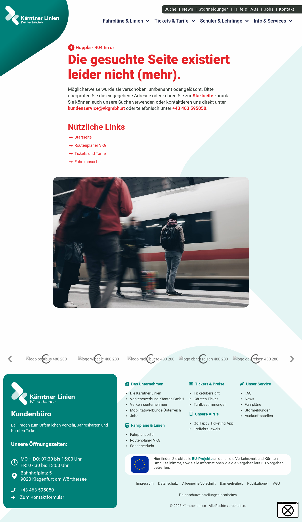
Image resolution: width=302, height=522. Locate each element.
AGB (276, 483)
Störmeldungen (214, 9)
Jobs (268, 9)
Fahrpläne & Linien (123, 21)
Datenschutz (168, 483)
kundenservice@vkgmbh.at (96, 108)
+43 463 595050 (189, 108)
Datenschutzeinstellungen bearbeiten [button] (208, 495)
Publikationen (258, 483)
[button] (10, 358)
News (187, 9)
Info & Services (270, 21)
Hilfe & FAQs (246, 9)
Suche (170, 9)
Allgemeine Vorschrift (199, 483)
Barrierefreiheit (231, 483)
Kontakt (286, 9)
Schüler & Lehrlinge (221, 21)
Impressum (145, 483)
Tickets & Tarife (172, 21)
